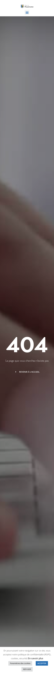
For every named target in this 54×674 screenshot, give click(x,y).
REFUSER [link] (27, 669)
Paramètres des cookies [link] (20, 663)
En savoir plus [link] (35, 658)
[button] (27, 12)
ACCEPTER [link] (41, 663)
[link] (27, 6)
